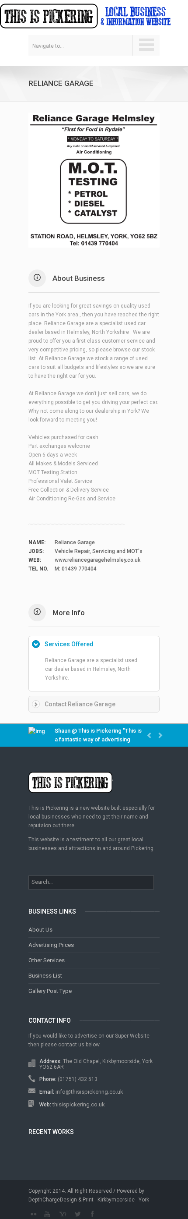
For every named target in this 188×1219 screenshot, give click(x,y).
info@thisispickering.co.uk (89, 1091)
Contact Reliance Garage (80, 704)
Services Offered (69, 644)
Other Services (46, 960)
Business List (45, 975)
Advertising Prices (51, 945)
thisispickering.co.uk (78, 1104)
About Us (40, 929)
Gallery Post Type (50, 991)
